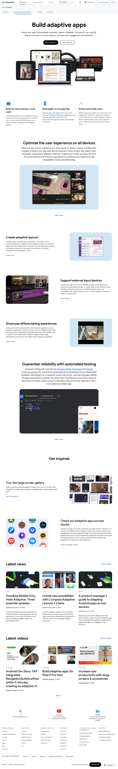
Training (39, 12)
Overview (5, 12)
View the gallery (12, 496)
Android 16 (63, 734)
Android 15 (63, 737)
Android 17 (63, 731)
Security (4, 737)
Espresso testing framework (69, 369)
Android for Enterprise (8, 734)
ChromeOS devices (46, 737)
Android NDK (83, 745)
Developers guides (84, 736)
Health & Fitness (26, 737)
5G (22, 746)
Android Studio (104, 2)
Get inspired (67, 42)
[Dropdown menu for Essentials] (28, 2)
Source (4, 740)
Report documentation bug (107, 734)
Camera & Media (26, 740)
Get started (7, 7)
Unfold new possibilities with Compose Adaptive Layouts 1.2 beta (58, 599)
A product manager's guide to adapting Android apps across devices (93, 601)
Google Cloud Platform (55, 756)
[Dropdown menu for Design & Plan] (44, 2)
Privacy (23, 743)
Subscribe (95, 764)
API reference (83, 739)
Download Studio (84, 742)
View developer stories (69, 545)
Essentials (22, 2)
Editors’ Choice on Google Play (61, 115)
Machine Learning (26, 734)
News (3, 743)
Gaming (23, 731)
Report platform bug (104, 731)
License (10, 764)
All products (69, 756)
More (50, 2)
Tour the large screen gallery (25, 483)
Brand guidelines (20, 764)
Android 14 (63, 740)
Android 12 (63, 746)
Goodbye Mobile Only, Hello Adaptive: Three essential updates (21, 599)
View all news (106, 564)
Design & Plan (37, 2)
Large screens (45, 731)
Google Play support (104, 737)
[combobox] (68, 2)
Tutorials (50, 12)
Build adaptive (50, 42)
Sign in (113, 2)
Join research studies (105, 740)
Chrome (33, 756)
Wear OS (43, 734)
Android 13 (63, 743)
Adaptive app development (22, 12)
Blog (3, 746)
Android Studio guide (85, 733)
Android (4, 731)
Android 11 (63, 749)
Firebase (42, 756)
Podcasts (4, 749)
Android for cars (45, 740)
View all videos (105, 638)
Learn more (59, 215)
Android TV (44, 743)
